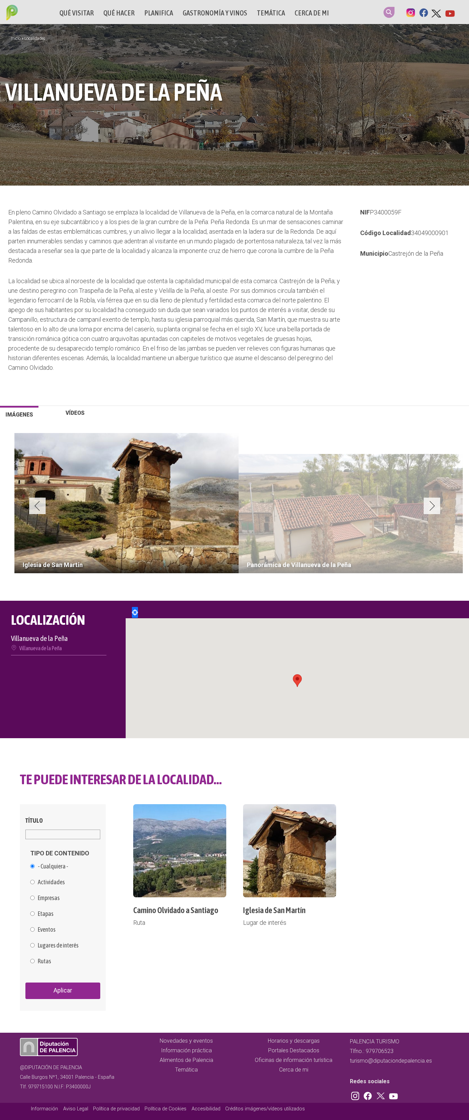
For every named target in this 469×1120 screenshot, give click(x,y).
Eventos (47, 930)
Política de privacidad (116, 1109)
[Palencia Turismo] (10, 13)
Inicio (16, 38)
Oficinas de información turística (293, 1060)
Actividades (51, 882)
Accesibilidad (206, 1109)
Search (389, 12)
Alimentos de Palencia (186, 1060)
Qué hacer (119, 13)
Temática (271, 13)
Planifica (158, 13)
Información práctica (186, 1050)
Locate (135, 612)
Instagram (410, 12)
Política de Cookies (165, 1109)
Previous (37, 506)
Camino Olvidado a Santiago (175, 910)
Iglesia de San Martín (274, 910)
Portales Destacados (293, 1050)
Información (44, 1109)
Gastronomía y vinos (215, 13)
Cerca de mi (312, 13)
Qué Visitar (76, 13)
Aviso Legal (75, 1109)
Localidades (34, 38)
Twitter (436, 12)
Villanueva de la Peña (40, 648)
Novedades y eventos (186, 1041)
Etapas (46, 914)
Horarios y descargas (294, 1041)
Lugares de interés (58, 945)
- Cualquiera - (53, 866)
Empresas (49, 898)
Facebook (423, 12)
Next (432, 506)
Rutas (44, 961)
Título (34, 820)
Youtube (449, 12)
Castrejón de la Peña (415, 253)
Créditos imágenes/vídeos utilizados (265, 1109)
